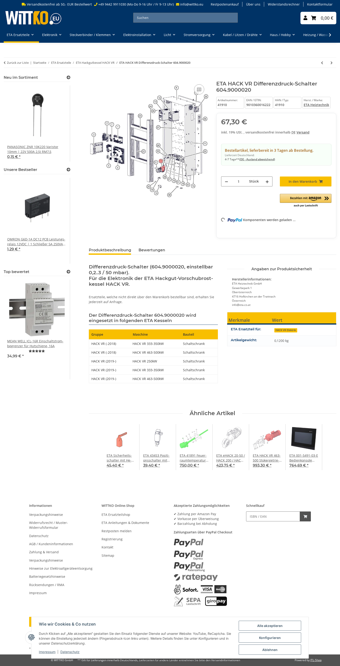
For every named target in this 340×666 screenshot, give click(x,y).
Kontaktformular (320, 4)
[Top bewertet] (68, 272)
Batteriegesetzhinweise (47, 576)
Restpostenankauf (225, 4)
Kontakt (107, 547)
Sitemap (108, 555)
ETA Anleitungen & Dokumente (125, 522)
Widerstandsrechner (284, 4)
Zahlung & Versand (44, 552)
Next (59, 124)
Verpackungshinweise (46, 514)
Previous (15, 124)
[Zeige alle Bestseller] (68, 169)
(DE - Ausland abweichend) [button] (257, 159)
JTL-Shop (315, 660)
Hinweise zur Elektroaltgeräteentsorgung (61, 568)
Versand (303, 132)
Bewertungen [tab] (152, 250)
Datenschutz (70, 652)
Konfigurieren (270, 638)
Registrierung (112, 539)
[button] (305, 18)
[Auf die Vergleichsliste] (199, 89)
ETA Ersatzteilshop (116, 514)
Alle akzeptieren (270, 626)
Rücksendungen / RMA (46, 585)
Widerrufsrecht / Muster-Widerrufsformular (48, 525)
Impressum (47, 652)
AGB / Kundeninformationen (51, 544)
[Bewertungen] (37, 351)
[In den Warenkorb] (92, 78)
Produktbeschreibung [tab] (110, 250)
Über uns (253, 4)
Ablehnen (270, 650)
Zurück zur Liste (18, 63)
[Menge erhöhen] (267, 181)
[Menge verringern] (226, 181)
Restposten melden (117, 531)
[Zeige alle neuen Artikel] (68, 77)
